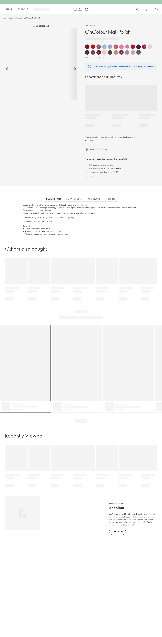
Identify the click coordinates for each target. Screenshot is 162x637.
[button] (87, 46)
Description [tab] (53, 198)
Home (4, 18)
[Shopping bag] (156, 9)
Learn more (89, 177)
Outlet (11, 18)
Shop (9, 9)
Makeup (18, 18)
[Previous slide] (8, 69)
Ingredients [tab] (93, 198)
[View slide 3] (46, 105)
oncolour (91, 25)
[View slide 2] (36, 105)
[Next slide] (74, 69)
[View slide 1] (26, 105)
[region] (41, 64)
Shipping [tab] (110, 198)
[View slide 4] (55, 105)
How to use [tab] (73, 198)
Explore (23, 9)
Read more (89, 140)
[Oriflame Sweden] (81, 9)
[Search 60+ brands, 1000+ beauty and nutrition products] (137, 9)
